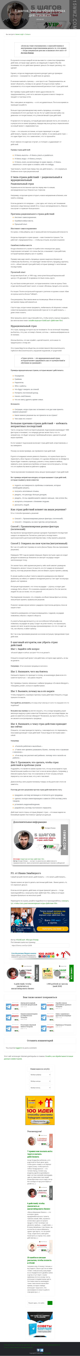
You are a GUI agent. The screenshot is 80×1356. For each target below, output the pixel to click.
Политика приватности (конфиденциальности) (45, 1345)
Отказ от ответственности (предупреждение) (18, 1347)
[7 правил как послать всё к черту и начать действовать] (40, 1141)
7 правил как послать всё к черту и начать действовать (39, 1154)
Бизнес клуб (19, 34)
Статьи (27, 34)
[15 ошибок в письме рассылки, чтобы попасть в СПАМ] (40, 1247)
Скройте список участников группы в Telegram (63, 1004)
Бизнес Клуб (47, 1353)
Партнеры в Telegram (63, 1025)
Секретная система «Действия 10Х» (32, 859)
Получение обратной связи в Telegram (28, 1026)
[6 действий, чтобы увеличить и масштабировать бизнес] (40, 1193)
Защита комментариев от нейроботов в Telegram (29, 1015)
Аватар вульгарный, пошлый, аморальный (29, 1004)
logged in (19, 1048)
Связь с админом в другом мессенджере (63, 1015)
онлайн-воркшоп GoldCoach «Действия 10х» (45, 320)
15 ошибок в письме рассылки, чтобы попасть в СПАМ (39, 1260)
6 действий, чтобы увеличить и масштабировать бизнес (38, 1206)
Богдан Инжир (32, 940)
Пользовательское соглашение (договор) (17, 1345)
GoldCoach (21, 940)
